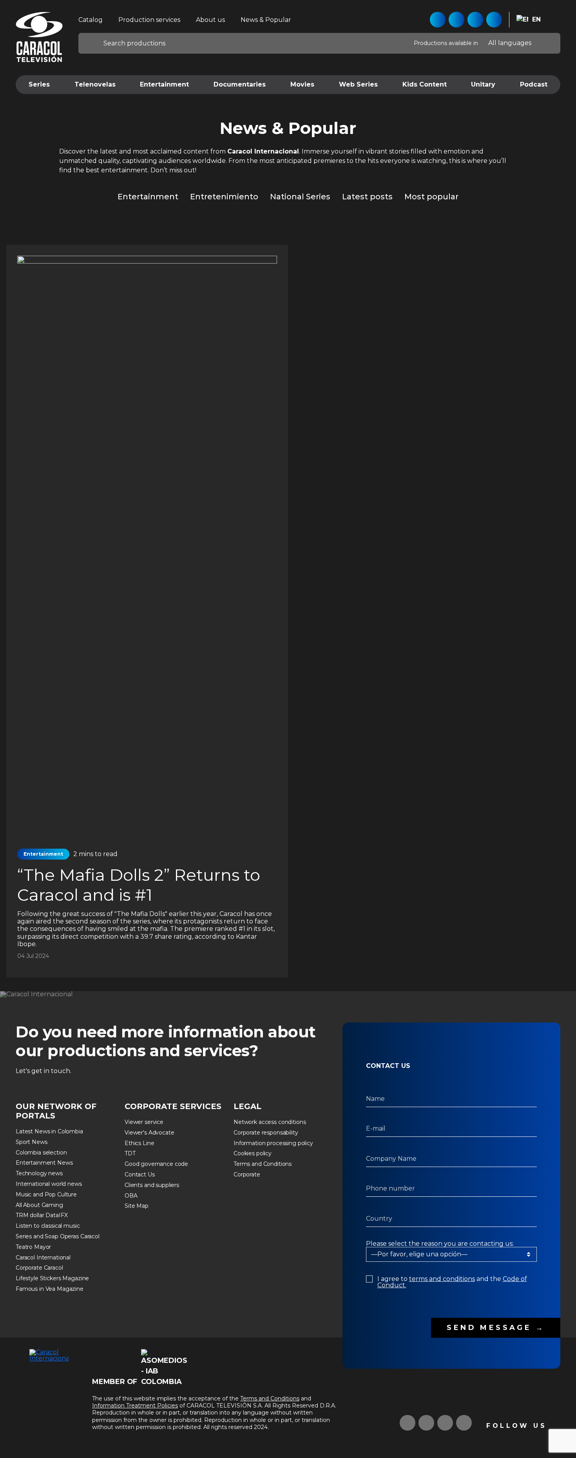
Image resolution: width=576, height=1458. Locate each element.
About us (210, 19)
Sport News (31, 1141)
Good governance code (156, 1163)
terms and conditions (442, 1279)
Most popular (431, 196)
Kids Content (424, 84)
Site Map (137, 1205)
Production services (149, 19)
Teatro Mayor (33, 1246)
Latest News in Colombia (49, 1131)
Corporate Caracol (39, 1267)
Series (39, 84)
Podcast (533, 84)
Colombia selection (41, 1152)
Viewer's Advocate (149, 1132)
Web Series (358, 84)
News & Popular (266, 19)
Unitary (483, 84)
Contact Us (140, 1174)
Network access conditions (270, 1122)
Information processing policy (273, 1143)
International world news (49, 1183)
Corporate (247, 1174)
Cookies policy (253, 1153)
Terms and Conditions (263, 1163)
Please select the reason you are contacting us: (440, 1244)
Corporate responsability (266, 1132)
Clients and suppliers (152, 1185)
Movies (302, 84)
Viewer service (144, 1122)
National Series (300, 196)
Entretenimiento (224, 196)
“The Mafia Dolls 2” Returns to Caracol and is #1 (138, 885)
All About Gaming (39, 1205)
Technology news (39, 1173)
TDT (130, 1153)
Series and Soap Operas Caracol (58, 1236)
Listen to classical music (48, 1225)
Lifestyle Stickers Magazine (52, 1278)
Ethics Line (139, 1143)
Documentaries (240, 84)
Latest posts (367, 196)
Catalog (90, 19)
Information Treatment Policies (135, 1405)
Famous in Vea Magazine (49, 1288)
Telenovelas (95, 84)
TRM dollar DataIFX (41, 1215)
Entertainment (164, 84)
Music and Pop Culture (46, 1194)
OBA (131, 1195)
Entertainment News (44, 1162)
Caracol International (43, 1257)
